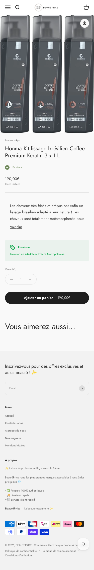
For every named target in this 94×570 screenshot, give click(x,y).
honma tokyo (12, 140)
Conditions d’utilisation (18, 555)
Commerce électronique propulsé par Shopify (61, 545)
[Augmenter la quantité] (30, 279)
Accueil (9, 416)
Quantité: (10, 269)
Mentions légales (15, 445)
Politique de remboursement (59, 551)
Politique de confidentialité (21, 551)
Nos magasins (13, 438)
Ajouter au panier (47, 297)
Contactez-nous (14, 423)
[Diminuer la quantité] (11, 279)
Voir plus (16, 226)
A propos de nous (15, 431)
